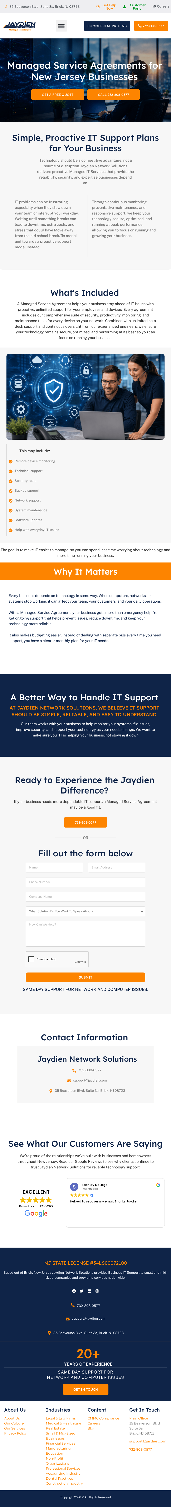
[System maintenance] (11, 511)
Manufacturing (58, 1448)
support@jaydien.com (90, 1080)
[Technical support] (11, 471)
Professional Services (63, 1468)
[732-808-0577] (74, 1071)
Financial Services (60, 1443)
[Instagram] (97, 1291)
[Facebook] (74, 1291)
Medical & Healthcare (63, 1423)
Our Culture (14, 1423)
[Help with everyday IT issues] (11, 530)
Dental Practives (59, 1478)
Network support (28, 500)
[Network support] (11, 501)
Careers (94, 1423)
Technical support (29, 471)
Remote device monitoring (35, 461)
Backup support (27, 491)
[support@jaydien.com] (69, 1081)
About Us (12, 1418)
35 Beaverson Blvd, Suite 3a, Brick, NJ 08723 (90, 1091)
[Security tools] (11, 481)
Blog (91, 1428)
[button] (61, 26)
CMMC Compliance (103, 1418)
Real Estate (55, 1428)
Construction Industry (64, 1483)
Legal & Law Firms (61, 1418)
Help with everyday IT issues (37, 530)
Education (54, 1453)
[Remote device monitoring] (11, 461)
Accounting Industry (63, 1473)
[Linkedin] (89, 1291)
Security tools (25, 481)
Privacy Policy (15, 1433)
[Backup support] (11, 491)
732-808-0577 (90, 1070)
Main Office (138, 1418)
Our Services (14, 1428)
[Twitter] (82, 1291)
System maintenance (31, 510)
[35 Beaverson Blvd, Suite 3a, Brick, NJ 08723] (51, 1091)
